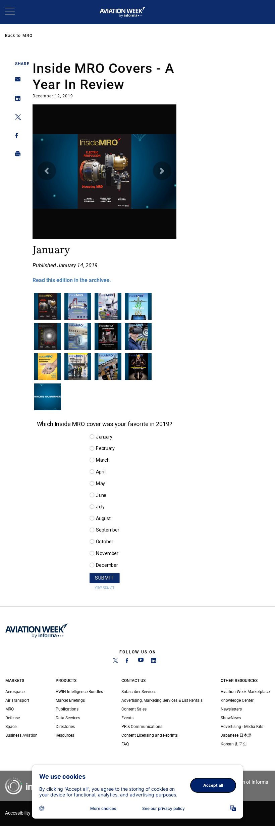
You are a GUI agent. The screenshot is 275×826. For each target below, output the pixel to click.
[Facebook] (128, 661)
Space (10, 726)
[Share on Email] (16, 81)
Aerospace (14, 691)
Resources (65, 735)
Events (127, 718)
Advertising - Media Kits (242, 726)
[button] (47, 171)
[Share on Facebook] (16, 137)
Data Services (68, 718)
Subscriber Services (138, 691)
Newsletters (231, 709)
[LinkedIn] (153, 661)
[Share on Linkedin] (16, 100)
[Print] (16, 155)
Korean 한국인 (234, 744)
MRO (27, 35)
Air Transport (17, 700)
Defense (12, 718)
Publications (67, 709)
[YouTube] (141, 661)
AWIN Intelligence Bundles (79, 691)
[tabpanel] (104, 195)
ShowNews (231, 718)
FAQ (125, 744)
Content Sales (134, 709)
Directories (65, 726)
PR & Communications (141, 726)
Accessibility (18, 813)
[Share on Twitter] (16, 118)
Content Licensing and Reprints (149, 735)
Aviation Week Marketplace (245, 691)
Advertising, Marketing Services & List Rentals (162, 700)
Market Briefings (70, 700)
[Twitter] (115, 661)
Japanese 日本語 (236, 735)
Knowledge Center (237, 700)
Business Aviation (21, 735)
